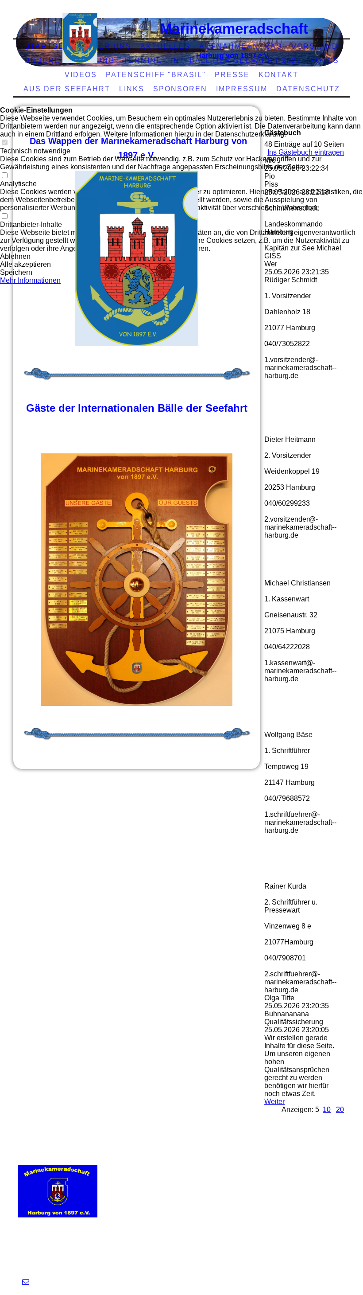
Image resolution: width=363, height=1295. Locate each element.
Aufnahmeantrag (240, 46)
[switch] (4, 143)
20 (340, 1109)
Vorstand (314, 46)
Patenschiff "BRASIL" (156, 74)
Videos (81, 74)
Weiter (274, 1101)
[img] (80, 37)
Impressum (241, 89)
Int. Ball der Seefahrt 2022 (236, 60)
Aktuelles (165, 46)
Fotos (324, 60)
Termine (143, 60)
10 (327, 1109)
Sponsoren (180, 89)
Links (131, 89)
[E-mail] (25, 1282)
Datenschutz (308, 89)
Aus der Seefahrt (66, 89)
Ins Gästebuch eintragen (305, 152)
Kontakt (278, 74)
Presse (232, 74)
